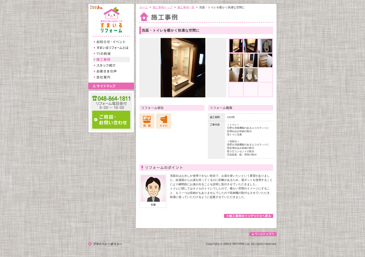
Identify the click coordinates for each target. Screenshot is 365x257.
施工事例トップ (163, 7)
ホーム (143, 7)
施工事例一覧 (185, 7)
